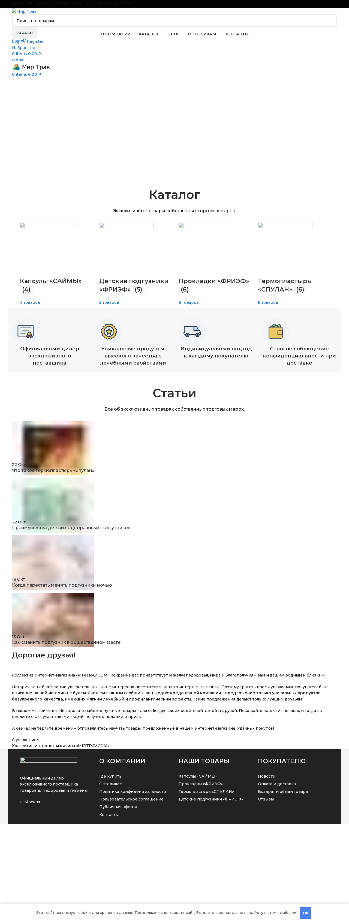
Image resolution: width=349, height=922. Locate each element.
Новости (266, 776)
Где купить (110, 776)
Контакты (109, 814)
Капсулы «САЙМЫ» (198, 776)
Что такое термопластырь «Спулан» (53, 470)
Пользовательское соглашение (131, 799)
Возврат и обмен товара (283, 791)
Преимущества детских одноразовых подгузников (71, 527)
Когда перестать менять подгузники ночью (62, 585)
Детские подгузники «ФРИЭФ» (211, 799)
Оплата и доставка (277, 783)
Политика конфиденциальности (132, 791)
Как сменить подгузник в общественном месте (66, 642)
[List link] (55, 787)
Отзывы (266, 799)
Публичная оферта (118, 806)
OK (305, 913)
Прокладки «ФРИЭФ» (201, 783)
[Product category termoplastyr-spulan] (174, 246)
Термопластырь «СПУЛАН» (206, 791)
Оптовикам (110, 783)
